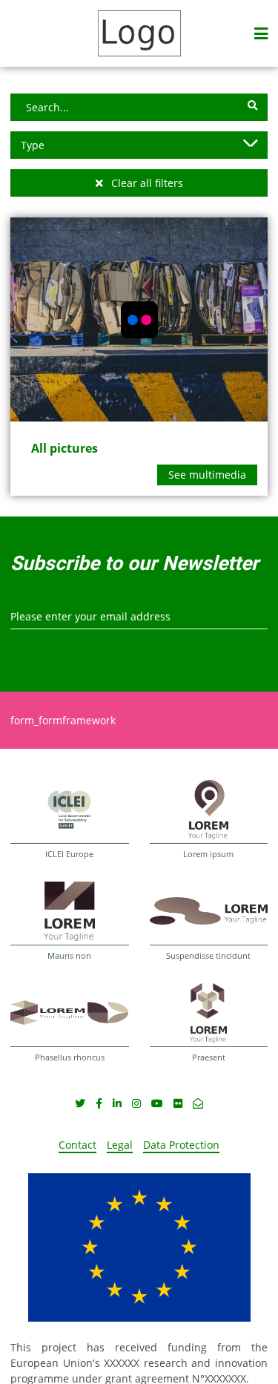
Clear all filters (145, 183)
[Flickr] (177, 1103)
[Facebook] (99, 1103)
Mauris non (69, 955)
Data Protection (181, 1145)
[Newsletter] (198, 1103)
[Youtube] (157, 1103)
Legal (120, 1145)
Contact (77, 1145)
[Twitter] (80, 1103)
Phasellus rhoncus (70, 1057)
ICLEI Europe (69, 853)
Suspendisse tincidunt (208, 955)
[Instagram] (136, 1103)
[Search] (252, 105)
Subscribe (24, 643)
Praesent (208, 1057)
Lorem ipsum (208, 853)
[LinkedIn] (117, 1103)
